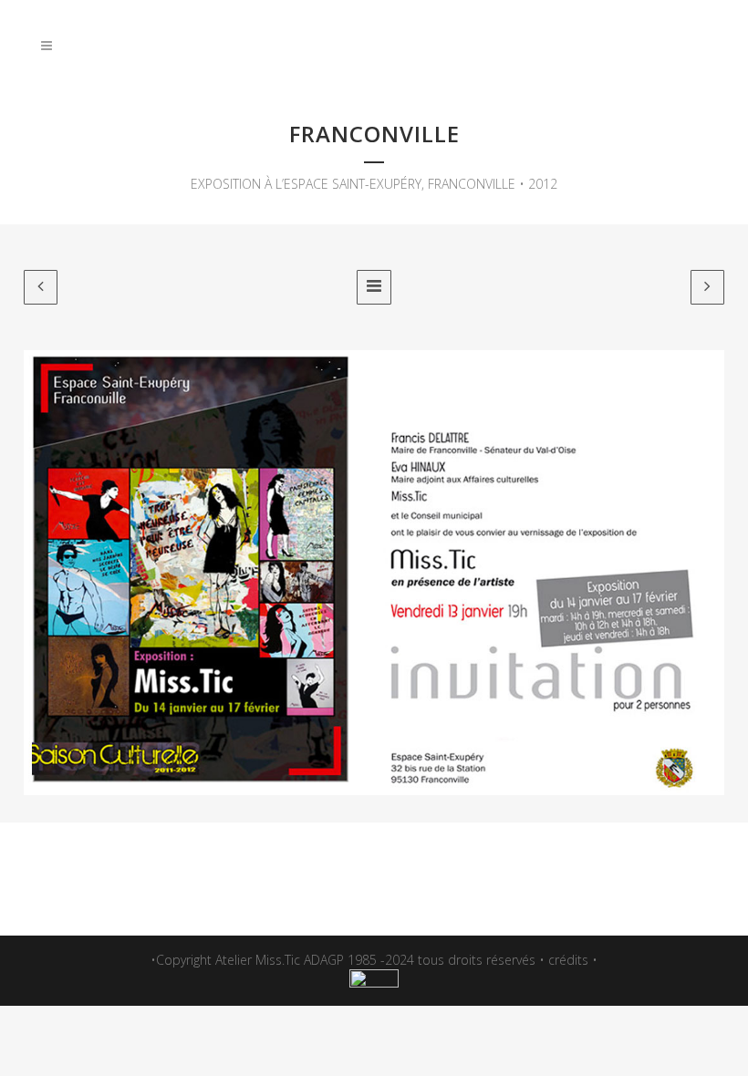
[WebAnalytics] (374, 982)
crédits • (572, 959)
